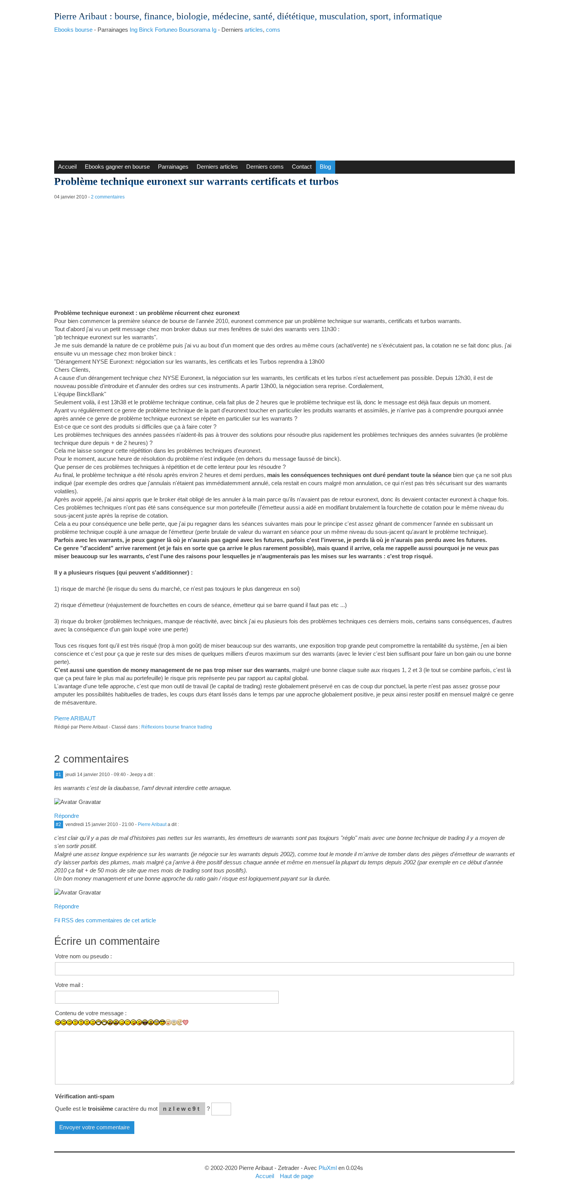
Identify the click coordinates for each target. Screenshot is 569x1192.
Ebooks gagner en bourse (117, 166)
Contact (302, 166)
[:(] (87, 1022)
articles (254, 29)
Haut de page (297, 1176)
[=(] (93, 1022)
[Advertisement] (284, 95)
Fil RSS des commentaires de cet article (105, 920)
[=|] (81, 1022)
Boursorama (194, 29)
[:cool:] (162, 1022)
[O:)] (174, 1022)
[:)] (58, 1022)
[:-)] (64, 1022)
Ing (133, 29)
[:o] (110, 1022)
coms (273, 29)
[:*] (168, 1022)
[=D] (104, 1022)
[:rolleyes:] (156, 1022)
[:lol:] (145, 1022)
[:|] (75, 1022)
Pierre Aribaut (80, 16)
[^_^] (191, 1028)
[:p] (139, 1022)
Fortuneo (166, 29)
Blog (325, 166)
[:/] (127, 1022)
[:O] (116, 1022)
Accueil (67, 166)
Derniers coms (265, 166)
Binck (146, 29)
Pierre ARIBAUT (75, 718)
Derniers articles (217, 166)
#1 (58, 774)
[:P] (133, 1022)
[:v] (180, 1022)
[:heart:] (186, 1022)
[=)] (69, 1022)
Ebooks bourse (73, 29)
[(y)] (197, 1028)
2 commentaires (108, 197)
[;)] (122, 1022)
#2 (58, 824)
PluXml (328, 1168)
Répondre (66, 815)
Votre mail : (69, 985)
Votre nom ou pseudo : (83, 956)
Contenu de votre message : (91, 1013)
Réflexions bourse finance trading (176, 727)
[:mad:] (151, 1022)
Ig (214, 29)
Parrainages (173, 166)
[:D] (98, 1022)
